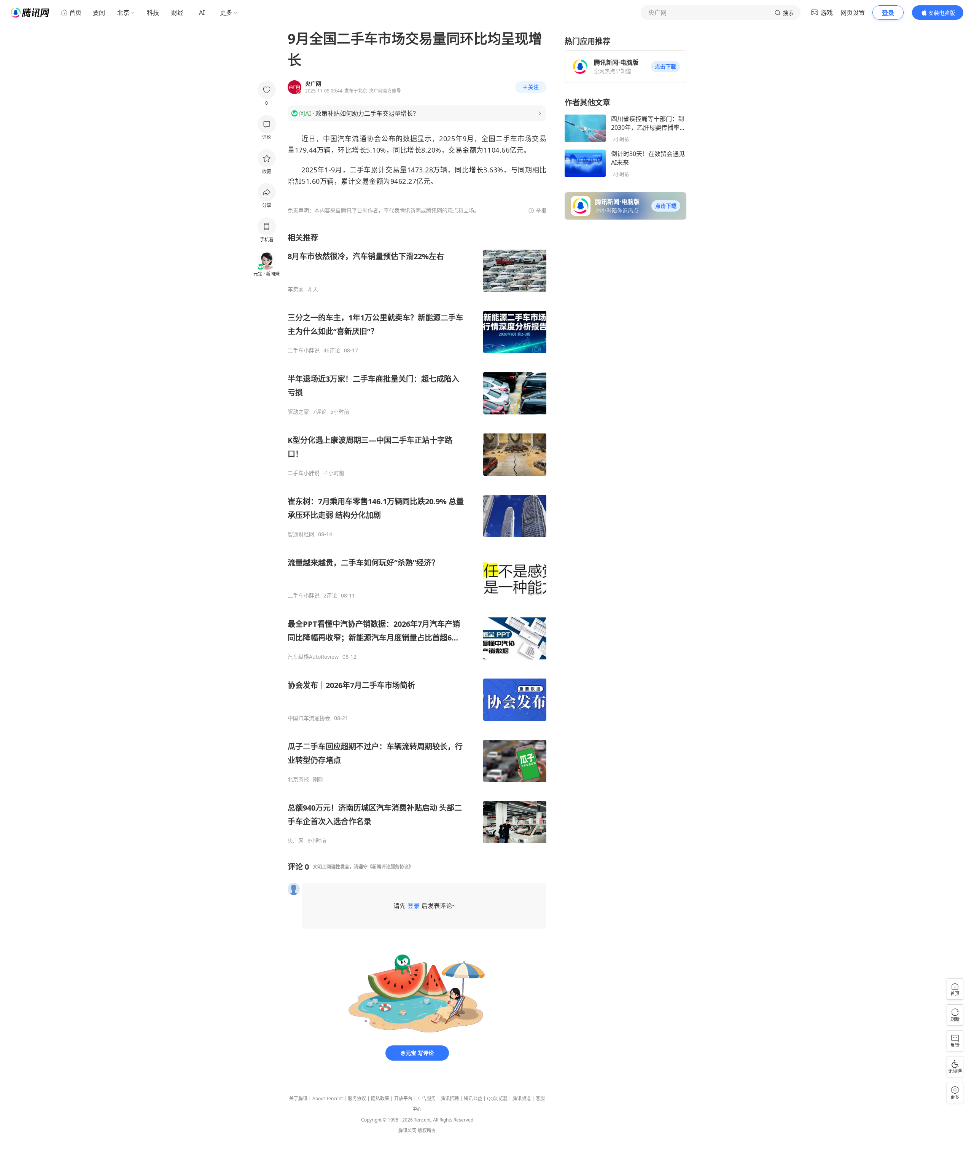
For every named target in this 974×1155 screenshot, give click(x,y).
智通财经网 (301, 534)
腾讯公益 (473, 1098)
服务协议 (357, 1098)
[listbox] (417, 538)
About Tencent (327, 1098)
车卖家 (296, 289)
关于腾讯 (298, 1098)
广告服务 (426, 1098)
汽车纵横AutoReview (313, 657)
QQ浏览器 (497, 1098)
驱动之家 (298, 411)
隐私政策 (380, 1098)
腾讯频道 (521, 1098)
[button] (665, 66)
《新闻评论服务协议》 (390, 866)
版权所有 (427, 1130)
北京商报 (298, 779)
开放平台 (403, 1098)
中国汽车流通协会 (309, 718)
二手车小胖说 (304, 350)
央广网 (296, 840)
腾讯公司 (407, 1130)
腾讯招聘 (450, 1098)
